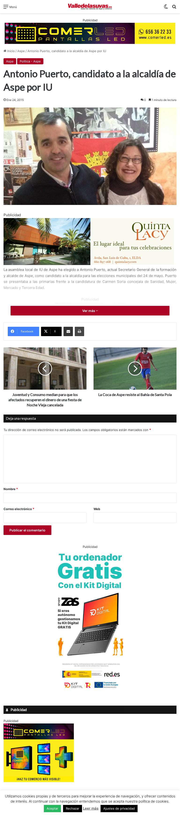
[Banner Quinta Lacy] (89, 263)
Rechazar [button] (72, 808)
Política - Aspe (30, 61)
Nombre (11, 489)
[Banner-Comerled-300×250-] (39, 781)
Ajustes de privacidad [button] (119, 808)
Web (97, 509)
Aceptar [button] (52, 808)
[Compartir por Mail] (68, 331)
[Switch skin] (166, 8)
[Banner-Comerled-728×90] (90, 33)
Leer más (90, 808)
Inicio (10, 51)
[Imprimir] (79, 331)
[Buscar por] (174, 8)
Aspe (21, 51)
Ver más (89, 311)
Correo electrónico (19, 509)
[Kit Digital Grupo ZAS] (90, 689)
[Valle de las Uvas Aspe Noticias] (90, 6)
